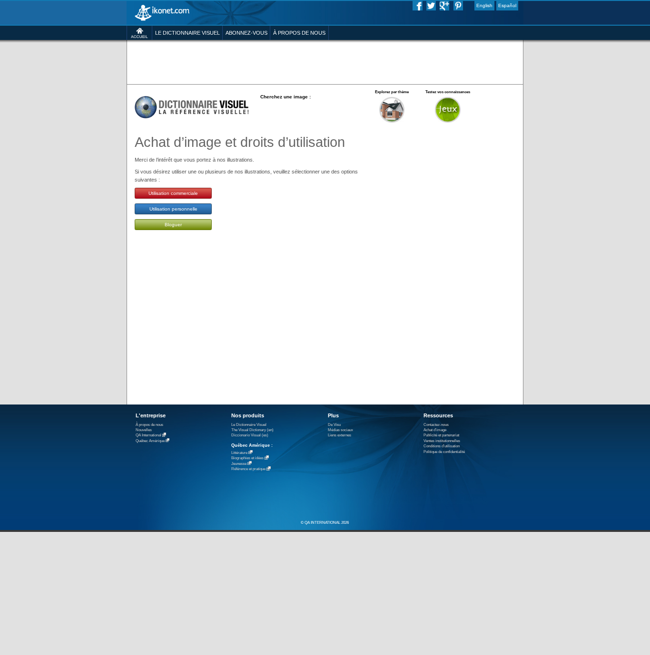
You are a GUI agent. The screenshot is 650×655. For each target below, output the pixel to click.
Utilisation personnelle (173, 209)
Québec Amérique (150, 441)
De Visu (334, 425)
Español (507, 5)
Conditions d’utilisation (441, 446)
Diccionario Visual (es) (249, 435)
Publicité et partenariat (441, 435)
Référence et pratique (248, 469)
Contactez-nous (436, 425)
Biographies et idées (247, 458)
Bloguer (173, 224)
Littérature (239, 453)
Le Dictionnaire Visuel (248, 425)
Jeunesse (238, 464)
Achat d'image (434, 430)
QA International (148, 435)
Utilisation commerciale (173, 193)
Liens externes (339, 435)
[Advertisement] (324, 61)
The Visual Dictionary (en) (252, 430)
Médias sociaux (340, 430)
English (484, 5)
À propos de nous (149, 425)
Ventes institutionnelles (441, 441)
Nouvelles (144, 430)
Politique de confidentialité (444, 452)
